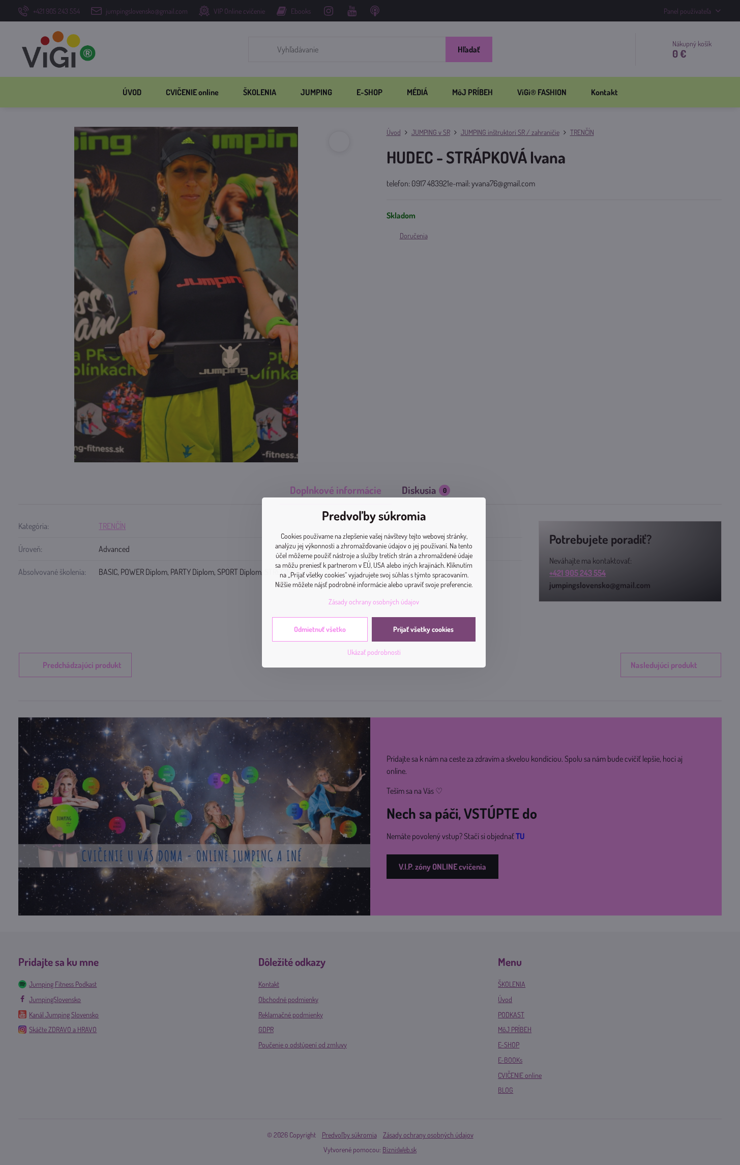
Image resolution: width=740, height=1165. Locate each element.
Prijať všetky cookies (423, 629)
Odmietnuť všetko (320, 629)
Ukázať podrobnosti (374, 652)
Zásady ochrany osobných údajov (374, 601)
